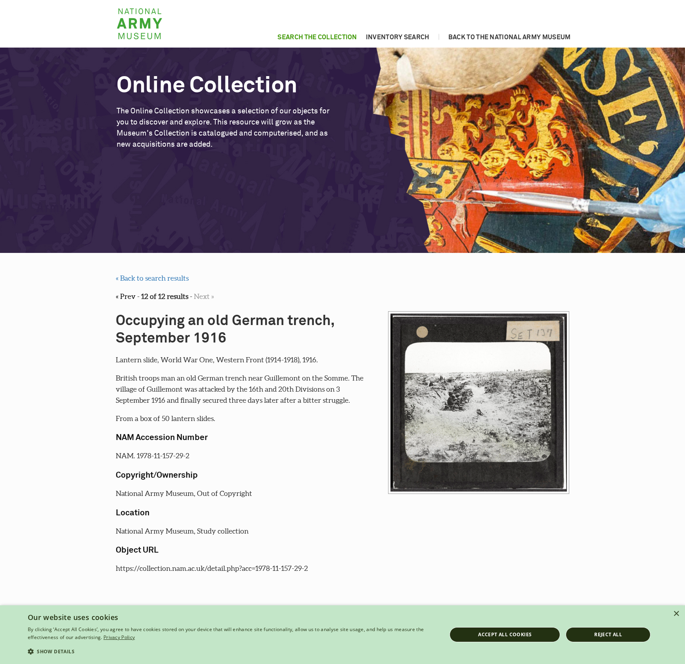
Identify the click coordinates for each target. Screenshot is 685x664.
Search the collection (317, 37)
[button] (231, 651)
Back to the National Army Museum (509, 37)
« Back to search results (152, 278)
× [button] (676, 614)
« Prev (126, 296)
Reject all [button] (608, 634)
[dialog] (342, 634)
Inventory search (397, 37)
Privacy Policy (119, 637)
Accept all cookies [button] (505, 634)
